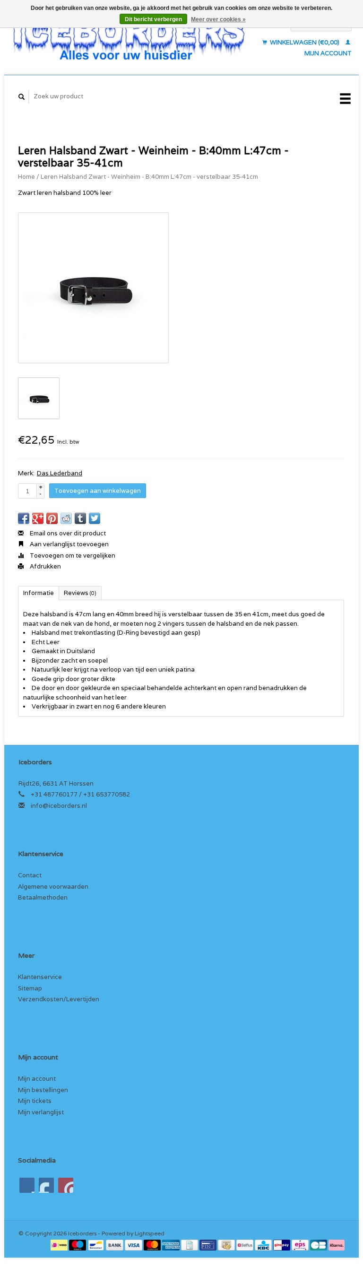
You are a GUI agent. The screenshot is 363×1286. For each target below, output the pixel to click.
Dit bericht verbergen (153, 19)
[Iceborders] (128, 39)
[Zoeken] (22, 97)
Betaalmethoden (43, 897)
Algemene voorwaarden (53, 887)
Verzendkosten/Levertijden (58, 999)
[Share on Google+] (37, 518)
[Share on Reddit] (66, 518)
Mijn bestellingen (43, 1090)
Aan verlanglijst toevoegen (68, 544)
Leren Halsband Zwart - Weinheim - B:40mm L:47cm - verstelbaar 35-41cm (149, 177)
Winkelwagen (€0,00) (304, 42)
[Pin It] (52, 518)
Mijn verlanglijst (41, 1112)
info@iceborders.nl (59, 806)
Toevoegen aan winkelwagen (97, 491)
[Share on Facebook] (23, 518)
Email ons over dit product (67, 533)
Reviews (80, 593)
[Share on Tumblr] (80, 518)
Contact (30, 875)
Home (26, 177)
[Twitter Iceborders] (46, 1185)
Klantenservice (40, 977)
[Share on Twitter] (94, 518)
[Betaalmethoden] (60, 1244)
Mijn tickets (35, 1101)
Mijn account (37, 1079)
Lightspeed (149, 1233)
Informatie (38, 593)
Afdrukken (44, 566)
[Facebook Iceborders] (27, 1185)
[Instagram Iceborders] (65, 1185)
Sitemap (30, 988)
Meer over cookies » (218, 19)
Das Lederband (59, 473)
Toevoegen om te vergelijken (71, 555)
